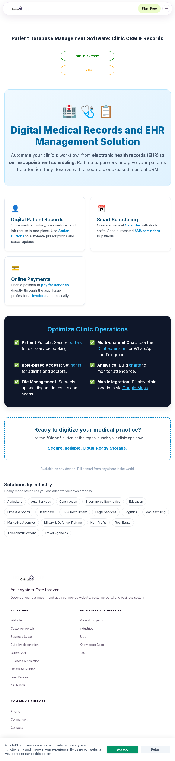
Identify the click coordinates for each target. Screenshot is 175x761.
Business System (22, 636)
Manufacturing (156, 512)
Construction (68, 501)
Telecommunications (21, 533)
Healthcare (46, 512)
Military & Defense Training (63, 522)
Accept (122, 749)
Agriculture (15, 501)
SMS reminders (147, 231)
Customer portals (23, 628)
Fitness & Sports (18, 512)
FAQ (83, 653)
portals (75, 342)
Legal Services (105, 512)
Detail (155, 749)
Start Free (149, 8)
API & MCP (18, 685)
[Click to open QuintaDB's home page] (17, 8)
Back (87, 70)
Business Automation (25, 661)
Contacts (17, 727)
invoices (39, 296)
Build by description (25, 644)
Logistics (131, 512)
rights (76, 365)
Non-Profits (98, 522)
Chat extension (111, 348)
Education (136, 501)
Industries (86, 628)
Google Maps (135, 387)
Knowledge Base (92, 644)
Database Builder (23, 669)
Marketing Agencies (21, 522)
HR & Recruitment (75, 512)
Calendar (132, 225)
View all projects (91, 620)
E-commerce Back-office (103, 501)
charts (135, 365)
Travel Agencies (56, 533)
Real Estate (123, 522)
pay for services (55, 285)
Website (16, 620)
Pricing (15, 711)
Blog (83, 636)
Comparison (19, 719)
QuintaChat (18, 653)
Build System (87, 56)
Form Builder (19, 677)
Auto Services (41, 501)
